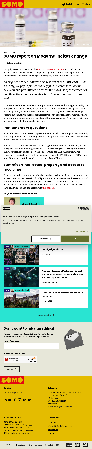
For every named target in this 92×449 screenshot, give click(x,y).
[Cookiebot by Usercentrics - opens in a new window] (79, 208)
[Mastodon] (24, 399)
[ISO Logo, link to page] (77, 445)
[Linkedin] (5, 399)
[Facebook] (14, 399)
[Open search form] (78, 4)
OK (75, 239)
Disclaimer (20, 445)
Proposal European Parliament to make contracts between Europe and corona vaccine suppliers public (63, 274)
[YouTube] (9, 400)
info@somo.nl (16, 392)
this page (48, 187)
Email (12, 341)
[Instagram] (19, 399)
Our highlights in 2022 (53, 249)
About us (52, 422)
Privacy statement (35, 445)
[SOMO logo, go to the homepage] (12, 4)
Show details (80, 232)
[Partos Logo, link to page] (85, 445)
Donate (51, 433)
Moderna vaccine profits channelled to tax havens (62, 294)
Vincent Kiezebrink (32, 204)
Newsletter (53, 430)
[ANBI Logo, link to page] (69, 445)
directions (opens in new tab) (61, 406)
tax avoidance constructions (51, 69)
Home (6, 52)
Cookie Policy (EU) (52, 445)
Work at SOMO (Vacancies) (60, 426)
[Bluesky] (29, 399)
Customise (44, 239)
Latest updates (17, 52)
